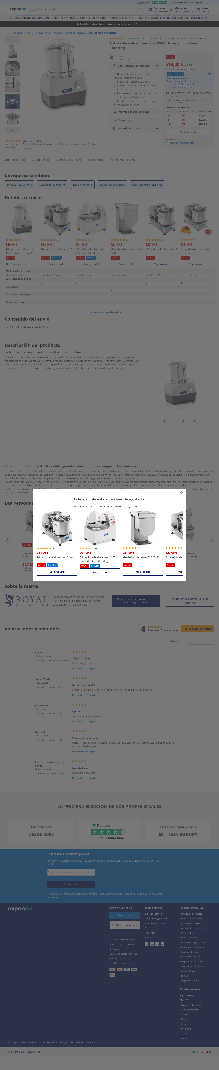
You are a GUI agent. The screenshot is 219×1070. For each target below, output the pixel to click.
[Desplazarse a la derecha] (180, 542)
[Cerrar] (181, 492)
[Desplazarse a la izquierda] (38, 542)
